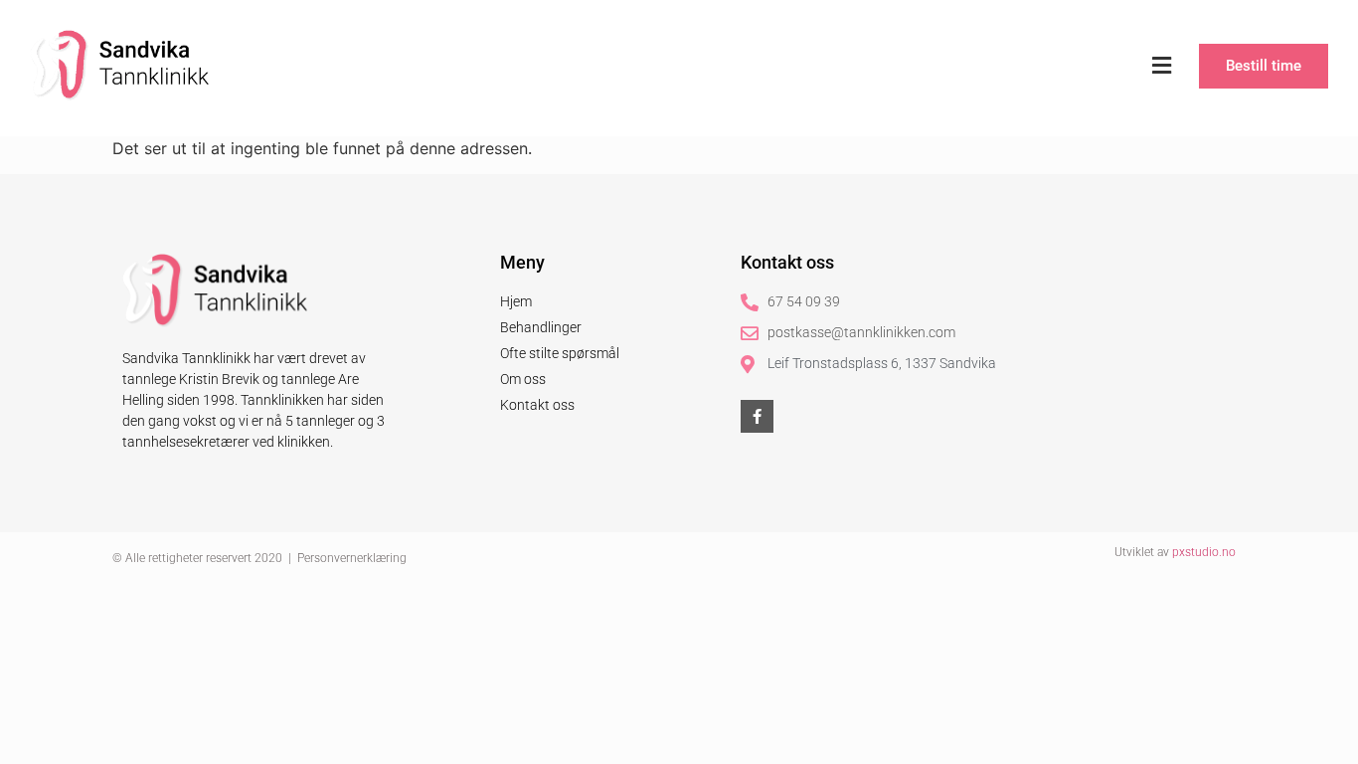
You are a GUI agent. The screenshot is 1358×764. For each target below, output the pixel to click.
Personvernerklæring (352, 558)
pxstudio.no (1204, 552)
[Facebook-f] (757, 416)
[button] (1161, 66)
